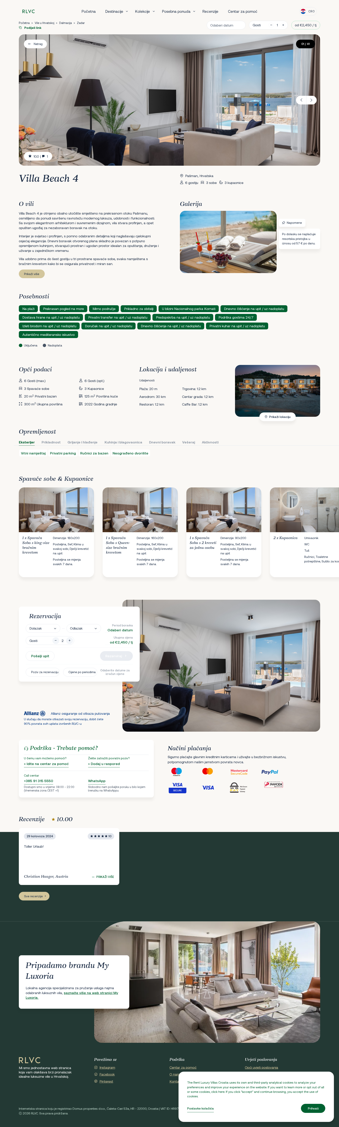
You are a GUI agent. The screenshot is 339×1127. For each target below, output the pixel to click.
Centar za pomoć (242, 11)
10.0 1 (41, 156)
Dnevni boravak (162, 442)
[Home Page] (29, 1060)
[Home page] (28, 11)
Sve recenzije (33, 896)
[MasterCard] (214, 772)
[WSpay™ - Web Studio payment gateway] (245, 787)
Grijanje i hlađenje (82, 442)
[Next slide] (311, 100)
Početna (89, 11)
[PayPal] (276, 772)
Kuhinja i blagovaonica (123, 442)
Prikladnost (51, 442)
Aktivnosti (210, 442)
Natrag (38, 44)
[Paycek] (276, 787)
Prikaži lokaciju (280, 417)
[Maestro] (183, 772)
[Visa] (214, 787)
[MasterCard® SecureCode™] (245, 772)
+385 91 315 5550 (38, 781)
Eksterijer (27, 442)
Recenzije (210, 11)
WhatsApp (97, 781)
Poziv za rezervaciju (44, 672)
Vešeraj (188, 442)
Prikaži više (31, 274)
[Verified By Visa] (183, 787)
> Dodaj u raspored (104, 763)
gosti (257, 25)
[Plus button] (69, 640)
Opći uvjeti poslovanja (261, 1067)
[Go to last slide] (301, 100)
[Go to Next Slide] (313, 529)
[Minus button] (55, 640)
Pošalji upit (40, 656)
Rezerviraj (113, 656)
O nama (176, 1074)
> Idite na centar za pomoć (46, 763)
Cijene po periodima (82, 672)
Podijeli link (32, 27)
